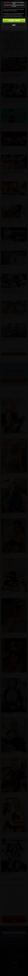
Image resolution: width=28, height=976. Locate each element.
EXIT (14, 25)
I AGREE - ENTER (14, 20)
